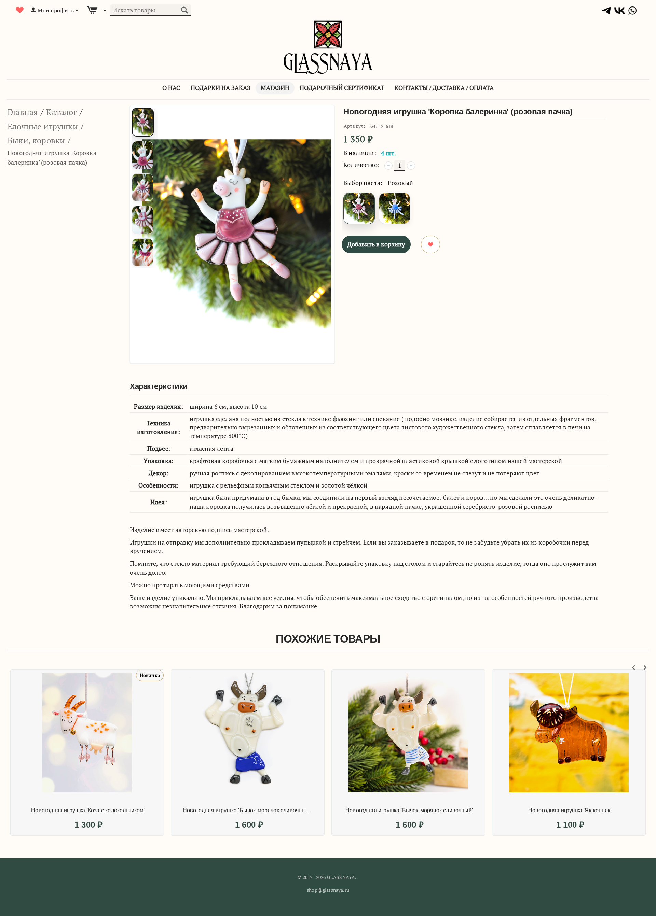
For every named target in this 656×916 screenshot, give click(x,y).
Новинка (150, 675)
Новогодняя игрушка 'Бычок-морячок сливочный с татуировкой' (248, 810)
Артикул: (354, 126)
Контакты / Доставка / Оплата (444, 88)
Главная (23, 112)
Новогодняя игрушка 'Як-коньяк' (569, 810)
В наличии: (359, 153)
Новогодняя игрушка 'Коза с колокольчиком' (88, 810)
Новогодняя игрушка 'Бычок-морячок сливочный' (409, 810)
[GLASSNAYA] (328, 46)
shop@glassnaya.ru (328, 890)
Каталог (61, 112)
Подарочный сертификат (342, 88)
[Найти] (184, 9)
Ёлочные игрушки (43, 126)
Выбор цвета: (362, 183)
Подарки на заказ (220, 88)
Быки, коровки (36, 140)
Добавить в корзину (376, 244)
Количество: (361, 164)
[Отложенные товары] (20, 10)
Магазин (275, 88)
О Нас (171, 88)
